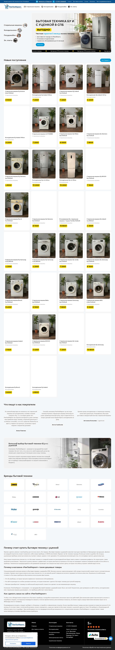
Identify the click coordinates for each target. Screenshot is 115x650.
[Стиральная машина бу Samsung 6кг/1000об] (98, 245)
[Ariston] (101, 522)
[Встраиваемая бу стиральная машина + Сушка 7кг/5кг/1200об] (71, 204)
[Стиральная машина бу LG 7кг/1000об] (16, 204)
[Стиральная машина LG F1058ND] (44, 119)
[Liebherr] (36, 497)
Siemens (79, 484)
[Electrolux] (57, 509)
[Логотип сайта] (13, 6)
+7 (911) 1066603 (71, 626)
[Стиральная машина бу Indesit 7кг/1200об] (71, 77)
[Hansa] (101, 497)
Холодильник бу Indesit (40, 387)
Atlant (79, 522)
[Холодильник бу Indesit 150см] (44, 79)
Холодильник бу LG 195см (67, 180)
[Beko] (57, 522)
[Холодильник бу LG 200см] (44, 164)
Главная (34, 626)
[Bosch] (36, 522)
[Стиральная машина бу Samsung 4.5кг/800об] (16, 245)
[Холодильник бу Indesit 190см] (16, 121)
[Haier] (14, 509)
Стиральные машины (11, 95)
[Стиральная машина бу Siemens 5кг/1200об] (98, 119)
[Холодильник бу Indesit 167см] (98, 79)
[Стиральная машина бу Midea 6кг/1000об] (71, 119)
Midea (14, 497)
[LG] (57, 497)
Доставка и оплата (38, 629)
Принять (28, 643)
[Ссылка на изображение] (16, 624)
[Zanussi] (14, 484)
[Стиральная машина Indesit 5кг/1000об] (16, 327)
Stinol (57, 484)
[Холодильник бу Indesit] (44, 371)
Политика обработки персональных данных (97, 647)
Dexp (79, 509)
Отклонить (13, 643)
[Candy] (14, 522)
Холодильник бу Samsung (95, 344)
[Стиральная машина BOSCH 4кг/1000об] (44, 326)
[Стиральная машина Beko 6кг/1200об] (44, 286)
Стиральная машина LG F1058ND (42, 134)
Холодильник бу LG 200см (40, 180)
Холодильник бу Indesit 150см (42, 95)
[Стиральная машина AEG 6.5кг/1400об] (98, 286)
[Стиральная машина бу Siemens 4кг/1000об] (16, 162)
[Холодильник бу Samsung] (98, 328)
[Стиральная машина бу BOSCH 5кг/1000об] (98, 162)
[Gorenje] (36, 509)
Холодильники (36, 97)
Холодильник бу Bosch (12, 387)
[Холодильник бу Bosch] (16, 371)
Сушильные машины (55, 640)
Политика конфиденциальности (59, 647)
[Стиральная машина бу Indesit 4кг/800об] (98, 204)
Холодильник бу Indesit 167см (96, 95)
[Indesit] (79, 497)
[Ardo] (14, 534)
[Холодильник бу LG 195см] (71, 164)
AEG (35, 534)
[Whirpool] (36, 484)
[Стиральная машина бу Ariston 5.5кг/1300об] (16, 77)
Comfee (101, 509)
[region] (20, 639)
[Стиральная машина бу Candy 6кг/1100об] (71, 245)
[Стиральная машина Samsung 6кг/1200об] (71, 286)
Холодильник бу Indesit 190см (15, 137)
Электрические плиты (56, 637)
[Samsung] (101, 484)
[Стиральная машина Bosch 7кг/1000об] (16, 286)
